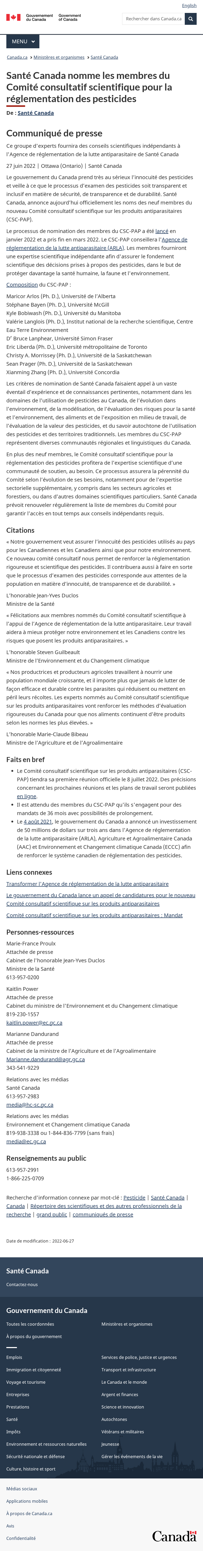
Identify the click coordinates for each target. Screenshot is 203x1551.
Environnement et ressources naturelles (46, 1444)
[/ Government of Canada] (43, 16)
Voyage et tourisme (25, 1382)
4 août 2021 (38, 821)
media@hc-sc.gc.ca (29, 1104)
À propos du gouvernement (34, 1336)
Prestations (17, 1407)
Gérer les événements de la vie (132, 1456)
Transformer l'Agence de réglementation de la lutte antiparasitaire (87, 883)
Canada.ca (17, 57)
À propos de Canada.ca (29, 1513)
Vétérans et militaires (123, 1432)
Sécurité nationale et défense (35, 1456)
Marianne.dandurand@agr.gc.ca (45, 1059)
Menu (25, 41)
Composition (22, 284)
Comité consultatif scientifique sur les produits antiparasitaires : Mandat (94, 915)
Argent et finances (120, 1394)
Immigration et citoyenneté (33, 1370)
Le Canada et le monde (124, 1382)
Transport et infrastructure (129, 1370)
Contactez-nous (22, 1284)
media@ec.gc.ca (26, 1141)
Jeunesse (110, 1444)
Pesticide (134, 1197)
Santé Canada (104, 57)
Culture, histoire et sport (31, 1469)
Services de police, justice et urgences (139, 1357)
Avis (10, 1526)
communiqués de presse (103, 1214)
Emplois (14, 1357)
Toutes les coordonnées (30, 1324)
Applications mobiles (27, 1501)
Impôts (13, 1432)
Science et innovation (123, 1407)
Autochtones (114, 1419)
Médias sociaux (21, 1489)
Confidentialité (21, 1538)
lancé (161, 231)
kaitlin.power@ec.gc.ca (34, 1022)
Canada (15, 1206)
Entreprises (17, 1394)
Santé (12, 1419)
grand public (51, 1214)
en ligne (26, 796)
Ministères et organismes (59, 57)
